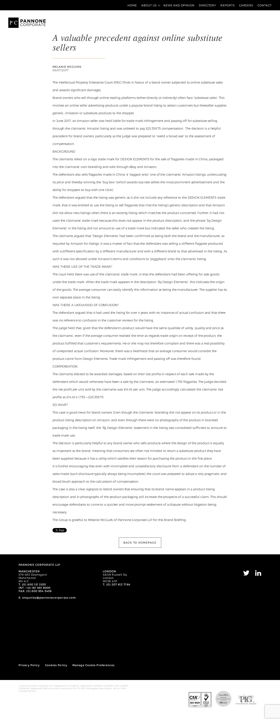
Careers (246, 5)
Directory (207, 5)
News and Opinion (178, 5)
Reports (227, 5)
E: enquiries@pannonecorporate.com (47, 597)
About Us (149, 5)
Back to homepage (139, 542)
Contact (264, 5)
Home (132, 5)
